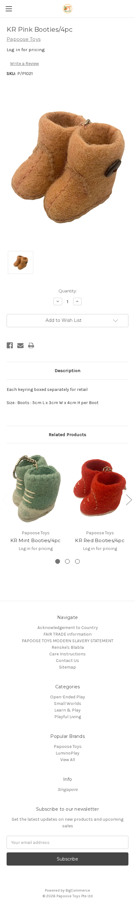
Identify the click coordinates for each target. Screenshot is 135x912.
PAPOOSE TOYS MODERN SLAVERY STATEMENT (67, 640)
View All (67, 759)
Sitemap (67, 667)
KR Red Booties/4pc (100, 540)
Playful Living (67, 716)
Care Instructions (67, 654)
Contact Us (67, 660)
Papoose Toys (68, 746)
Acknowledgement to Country (67, 627)
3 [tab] (77, 561)
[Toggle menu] (8, 8)
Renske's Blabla (67, 647)
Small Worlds (67, 703)
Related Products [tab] (67, 434)
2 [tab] (67, 561)
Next (128, 499)
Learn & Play (67, 710)
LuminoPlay (67, 753)
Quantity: (67, 290)
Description (67, 370)
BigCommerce (78, 890)
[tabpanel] (35, 504)
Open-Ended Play (67, 697)
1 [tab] (57, 561)
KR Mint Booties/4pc (35, 540)
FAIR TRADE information (67, 634)
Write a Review (24, 63)
